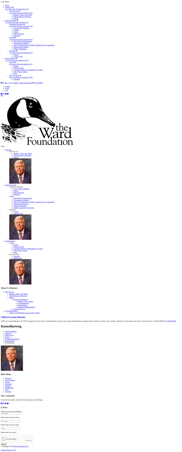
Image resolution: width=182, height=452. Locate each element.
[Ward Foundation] (37, 144)
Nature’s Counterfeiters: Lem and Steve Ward (24, 313)
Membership (17, 258)
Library (15, 32)
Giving (11, 62)
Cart (6, 90)
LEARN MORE (170, 321)
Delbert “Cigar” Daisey (25, 301)
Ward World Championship (22, 41)
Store (15, 74)
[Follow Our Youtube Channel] (8, 94)
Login (7, 88)
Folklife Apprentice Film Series (23, 208)
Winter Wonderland (19, 49)
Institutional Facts (19, 309)
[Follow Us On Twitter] (6, 94)
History (15, 19)
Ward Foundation (11, 331)
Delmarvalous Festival (20, 47)
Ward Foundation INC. (21, 446)
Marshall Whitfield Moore (26, 307)
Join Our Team (14, 75)
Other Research (18, 34)
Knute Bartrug (22, 305)
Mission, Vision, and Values (22, 15)
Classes (15, 55)
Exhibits (16, 30)
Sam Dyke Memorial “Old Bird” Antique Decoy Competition (33, 45)
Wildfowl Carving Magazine (13, 317)
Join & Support (10, 58)
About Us (8, 7)
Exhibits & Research (16, 24)
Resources (16, 36)
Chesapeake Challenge (21, 43)
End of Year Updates (20, 72)
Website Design (6, 450)
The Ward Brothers (11, 311)
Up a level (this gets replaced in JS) (16, 9)
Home (7, 5)
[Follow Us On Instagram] (4, 94)
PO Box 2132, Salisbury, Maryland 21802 (17, 83)
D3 (15, 450)
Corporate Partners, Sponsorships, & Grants (28, 70)
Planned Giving (18, 68)
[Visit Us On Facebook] (2, 94)
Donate (15, 66)
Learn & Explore (10, 20)
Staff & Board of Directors (22, 17)
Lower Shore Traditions (21, 28)
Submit (4, 444)
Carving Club (18, 56)
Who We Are (13, 11)
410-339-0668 (38, 83)
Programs (12, 51)
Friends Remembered (20, 299)
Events (11, 37)
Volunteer (16, 79)
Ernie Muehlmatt (23, 303)
